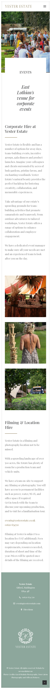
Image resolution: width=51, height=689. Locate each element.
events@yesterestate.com (28, 603)
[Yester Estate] (18, 6)
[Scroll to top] (44, 682)
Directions (28, 609)
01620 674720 (12, 525)
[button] (44, 6)
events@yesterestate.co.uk (20, 520)
